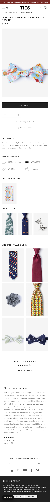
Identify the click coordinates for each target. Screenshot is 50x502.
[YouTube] (25, 471)
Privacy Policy (26, 491)
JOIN (39, 463)
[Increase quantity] (18, 115)
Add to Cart (25, 105)
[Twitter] (37, 471)
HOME (5, 12)
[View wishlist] (40, 7)
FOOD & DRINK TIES (26, 12)
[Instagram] (12, 471)
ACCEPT (18, 497)
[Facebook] (32, 471)
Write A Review (25, 370)
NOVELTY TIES (13, 12)
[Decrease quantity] (5, 115)
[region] (25, 63)
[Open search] (7, 7)
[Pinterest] (18, 471)
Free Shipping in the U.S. (25, 122)
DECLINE (31, 497)
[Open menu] (3, 7)
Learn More (44, 2)
